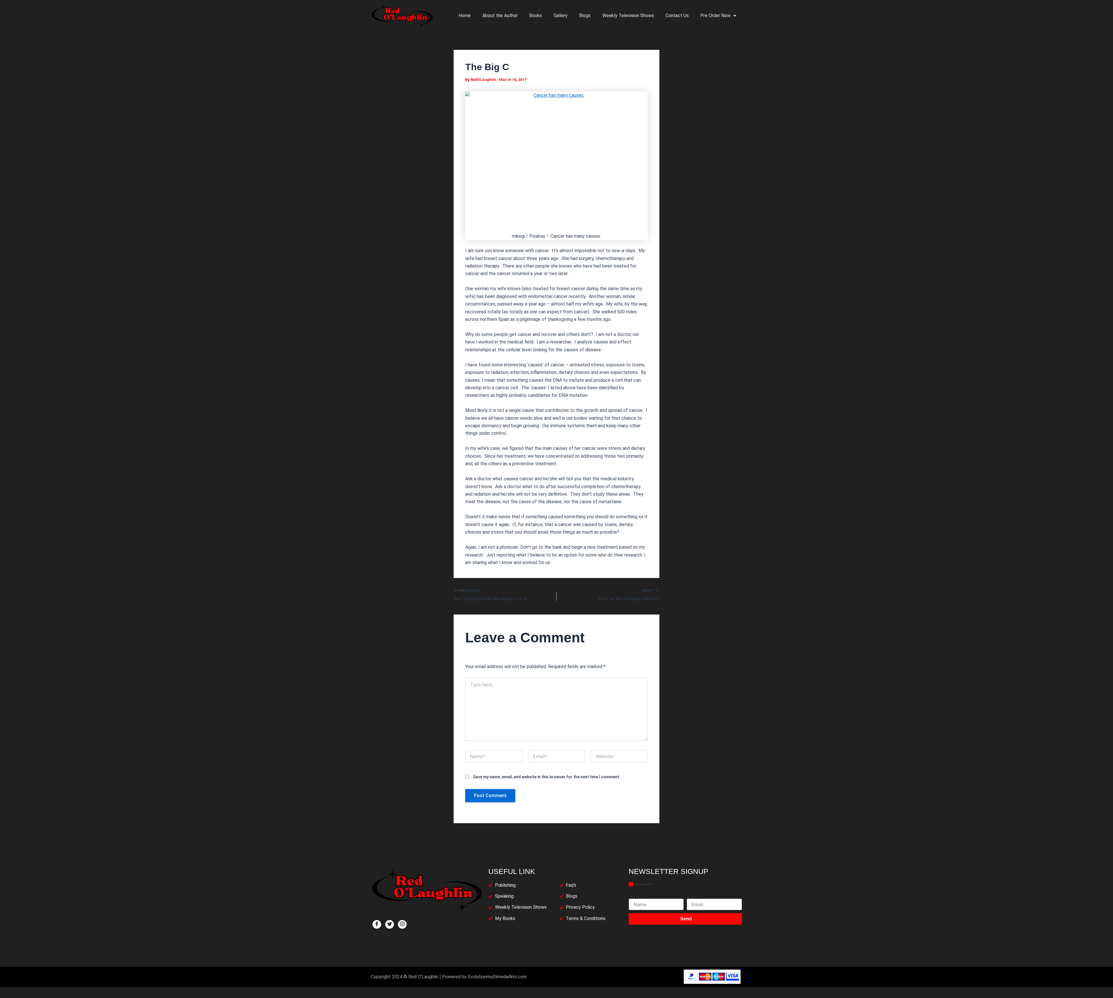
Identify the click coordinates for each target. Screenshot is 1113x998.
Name (634, 895)
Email (692, 895)
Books (535, 15)
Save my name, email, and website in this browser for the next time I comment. (547, 777)
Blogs (585, 15)
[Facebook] (376, 924)
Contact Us (677, 15)
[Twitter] (389, 924)
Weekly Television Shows (628, 15)
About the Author (500, 15)
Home (465, 15)
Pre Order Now (715, 15)
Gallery (561, 15)
